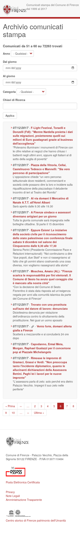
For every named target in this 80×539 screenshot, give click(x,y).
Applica (9, 115)
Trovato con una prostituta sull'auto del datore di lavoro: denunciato (40, 306)
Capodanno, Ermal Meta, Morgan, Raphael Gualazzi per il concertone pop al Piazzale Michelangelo (42, 348)
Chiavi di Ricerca (14, 100)
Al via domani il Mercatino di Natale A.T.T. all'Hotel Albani (41, 200)
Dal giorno (10, 62)
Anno (6, 53)
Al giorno (9, 76)
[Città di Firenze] (14, 10)
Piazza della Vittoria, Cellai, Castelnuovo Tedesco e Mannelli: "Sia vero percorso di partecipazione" (41, 169)
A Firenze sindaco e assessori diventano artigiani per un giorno (42, 214)
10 (14, 413)
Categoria (9, 92)
